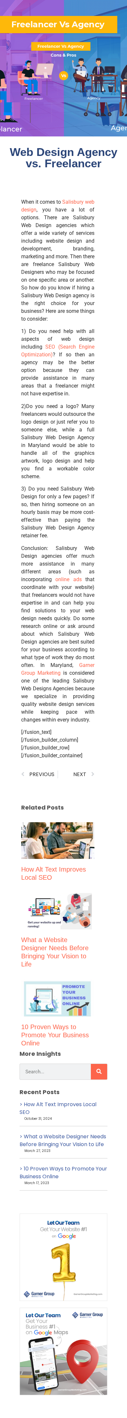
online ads (68, 579)
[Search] (99, 1071)
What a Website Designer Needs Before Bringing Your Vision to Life (63, 1140)
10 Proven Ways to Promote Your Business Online (55, 1035)
